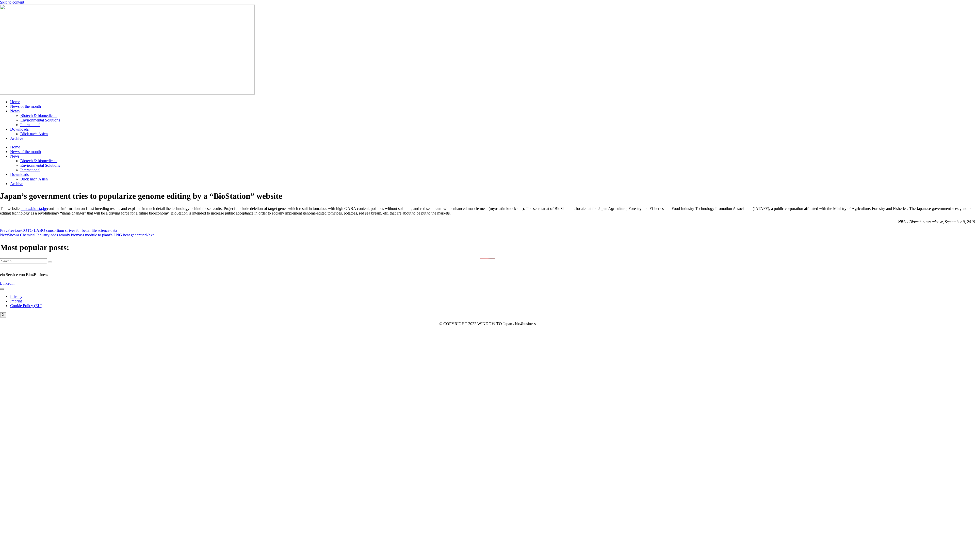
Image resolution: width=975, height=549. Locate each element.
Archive (16, 138)
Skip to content (12, 2)
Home (15, 102)
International (30, 125)
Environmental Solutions (40, 120)
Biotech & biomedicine (38, 115)
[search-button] (50, 262)
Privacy (16, 296)
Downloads (19, 129)
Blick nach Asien (34, 134)
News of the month (25, 106)
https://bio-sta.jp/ (34, 208)
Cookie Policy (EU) (26, 305)
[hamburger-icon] (2, 289)
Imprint (16, 301)
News (15, 111)
